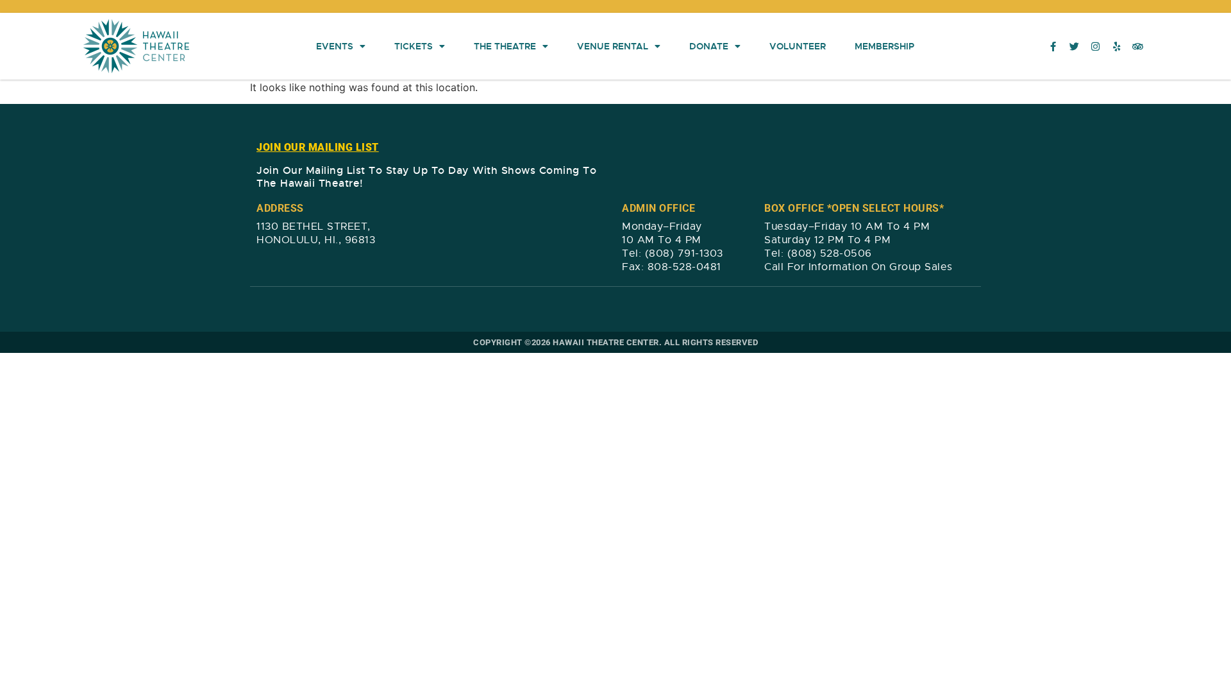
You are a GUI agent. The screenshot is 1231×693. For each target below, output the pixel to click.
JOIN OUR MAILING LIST (317, 147)
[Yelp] (1116, 46)
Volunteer (797, 46)
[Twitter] (1074, 46)
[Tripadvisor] (1138, 46)
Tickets (413, 46)
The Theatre (505, 46)
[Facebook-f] (1053, 46)
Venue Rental (612, 46)
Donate (708, 46)
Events (334, 46)
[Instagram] (1095, 46)
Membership (884, 46)
